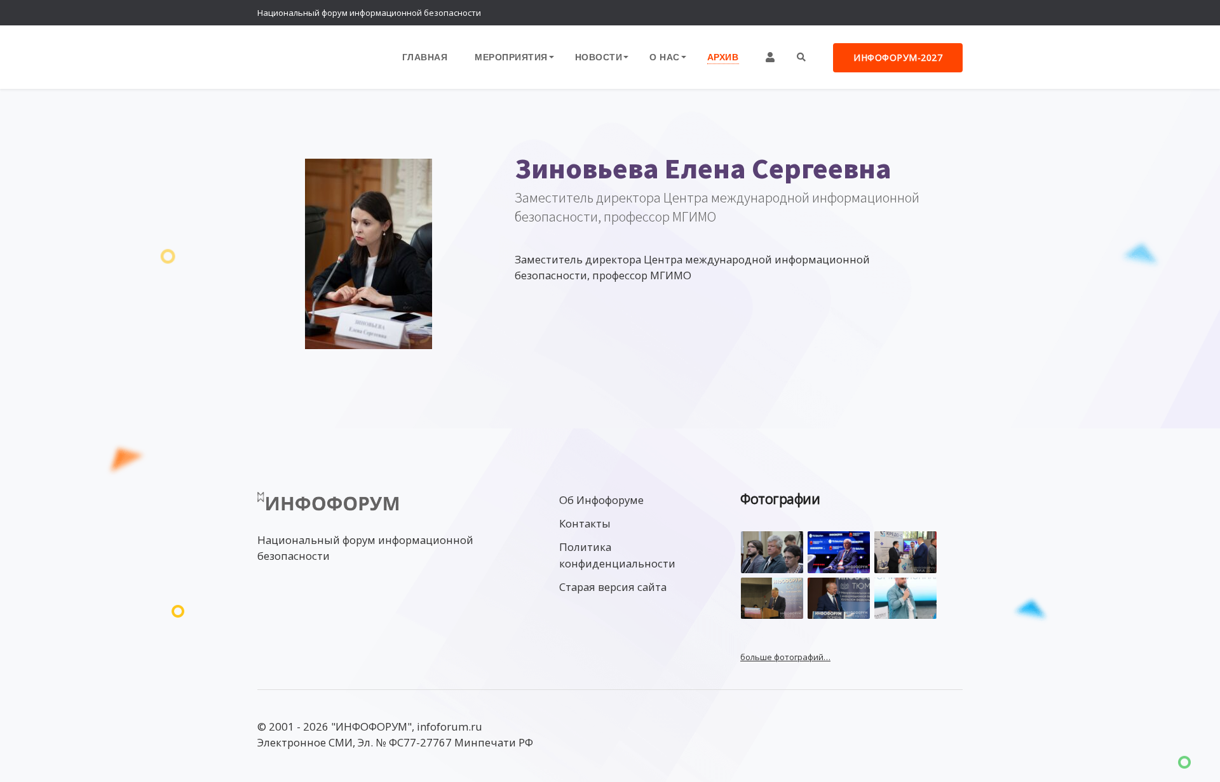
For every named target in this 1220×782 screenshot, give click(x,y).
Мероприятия (511, 56)
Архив (723, 56)
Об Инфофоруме (601, 500)
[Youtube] (950, 12)
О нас (664, 56)
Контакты (585, 523)
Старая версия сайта (613, 587)
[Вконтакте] (924, 12)
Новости (599, 56)
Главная (425, 56)
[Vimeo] (899, 12)
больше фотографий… (785, 657)
